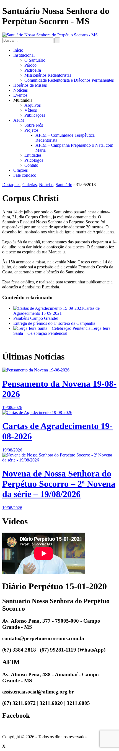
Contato (31, 165)
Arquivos (32, 105)
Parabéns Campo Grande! (35, 318)
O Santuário (34, 60)
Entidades (33, 155)
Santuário (64, 184)
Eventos (20, 95)
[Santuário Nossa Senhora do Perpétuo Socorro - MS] (50, 35)
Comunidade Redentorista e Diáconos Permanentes (69, 80)
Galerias (29, 184)
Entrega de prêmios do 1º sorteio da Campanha (54, 323)
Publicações (34, 115)
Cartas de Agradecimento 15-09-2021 (56, 311)
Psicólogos (33, 160)
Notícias (20, 90)
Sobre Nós (33, 125)
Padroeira (32, 70)
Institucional (24, 55)
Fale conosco (24, 175)
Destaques (11, 184)
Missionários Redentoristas (47, 75)
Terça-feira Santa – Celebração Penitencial (61, 331)
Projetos (31, 130)
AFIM (18, 120)
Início (18, 50)
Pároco (30, 65)
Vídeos (30, 110)
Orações (20, 170)
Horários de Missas (30, 85)
